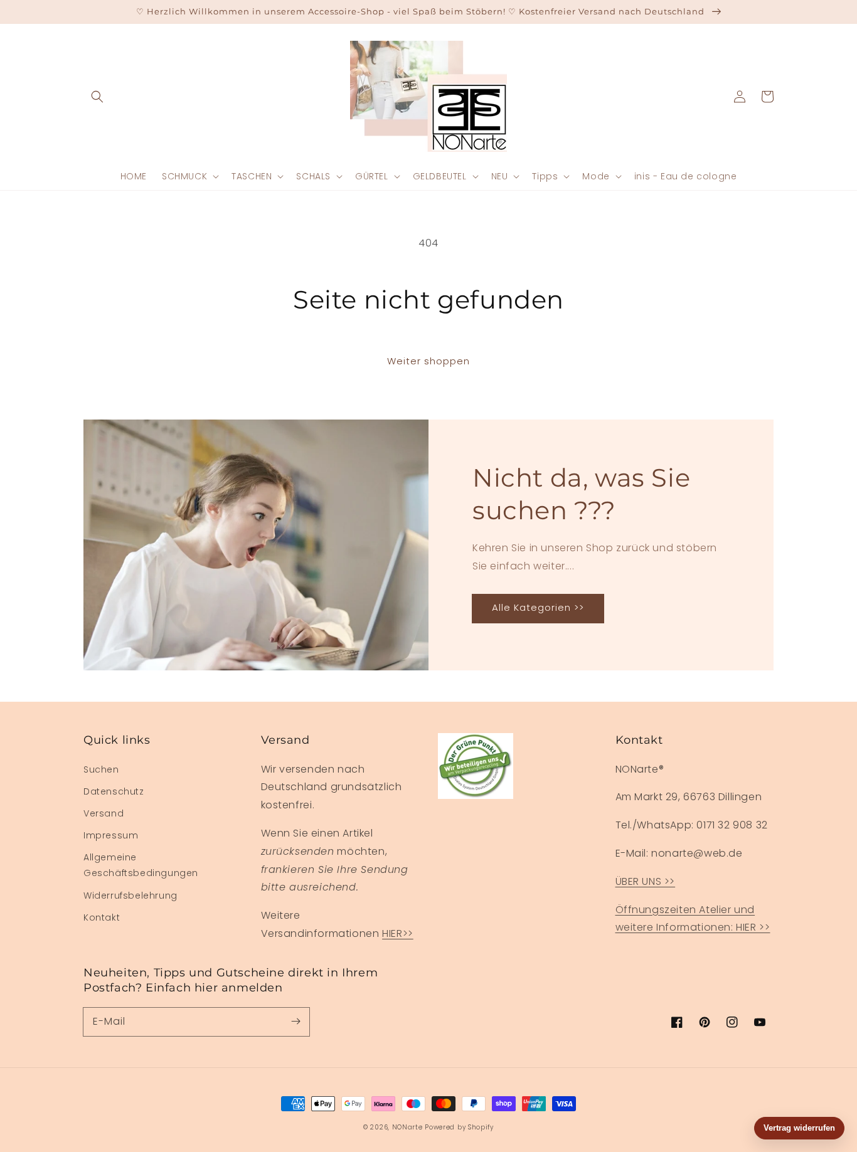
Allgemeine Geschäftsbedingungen (140, 865)
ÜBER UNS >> (645, 881)
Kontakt (101, 917)
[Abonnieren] (295, 1021)
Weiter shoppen (428, 360)
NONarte (407, 1127)
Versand (103, 813)
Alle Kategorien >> (538, 607)
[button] (97, 96)
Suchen (101, 769)
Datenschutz (113, 791)
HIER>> (397, 933)
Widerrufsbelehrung (130, 895)
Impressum (110, 835)
